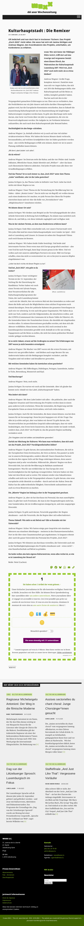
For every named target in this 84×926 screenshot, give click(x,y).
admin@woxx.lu (50, 851)
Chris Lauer (49, 719)
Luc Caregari (13, 34)
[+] (37, 744)
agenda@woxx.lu (57, 857)
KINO (9, 694)
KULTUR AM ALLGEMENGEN (22, 694)
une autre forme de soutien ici (45, 605)
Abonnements (8, 872)
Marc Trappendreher (14, 714)
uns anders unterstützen (40, 595)
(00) (50, 849)
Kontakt (47, 842)
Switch (49, 631)
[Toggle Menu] (78, 17)
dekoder (70, 655)
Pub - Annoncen (8, 875)
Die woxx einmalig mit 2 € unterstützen (42, 640)
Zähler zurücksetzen (64, 652)
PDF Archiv (48, 869)
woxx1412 (12, 667)
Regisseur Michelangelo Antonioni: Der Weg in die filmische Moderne (22, 704)
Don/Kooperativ (8, 877)
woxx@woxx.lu (59, 855)
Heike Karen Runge (52, 784)
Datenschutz (7, 903)
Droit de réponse (9, 898)
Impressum (7, 900)
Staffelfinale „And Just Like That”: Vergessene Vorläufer (60, 773)
